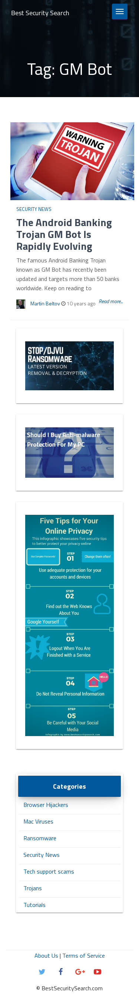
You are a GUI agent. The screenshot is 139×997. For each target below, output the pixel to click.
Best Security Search (40, 13)
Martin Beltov (45, 303)
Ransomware (39, 838)
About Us (46, 955)
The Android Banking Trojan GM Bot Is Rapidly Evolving (64, 234)
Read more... (111, 301)
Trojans (32, 888)
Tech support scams (48, 871)
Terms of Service (83, 955)
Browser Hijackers (45, 804)
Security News (34, 209)
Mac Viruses (38, 821)
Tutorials (34, 904)
